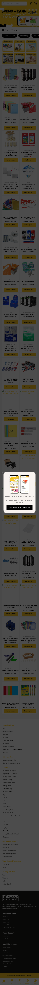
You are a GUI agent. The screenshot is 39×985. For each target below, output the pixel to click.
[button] (2, 473)
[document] (19, 492)
